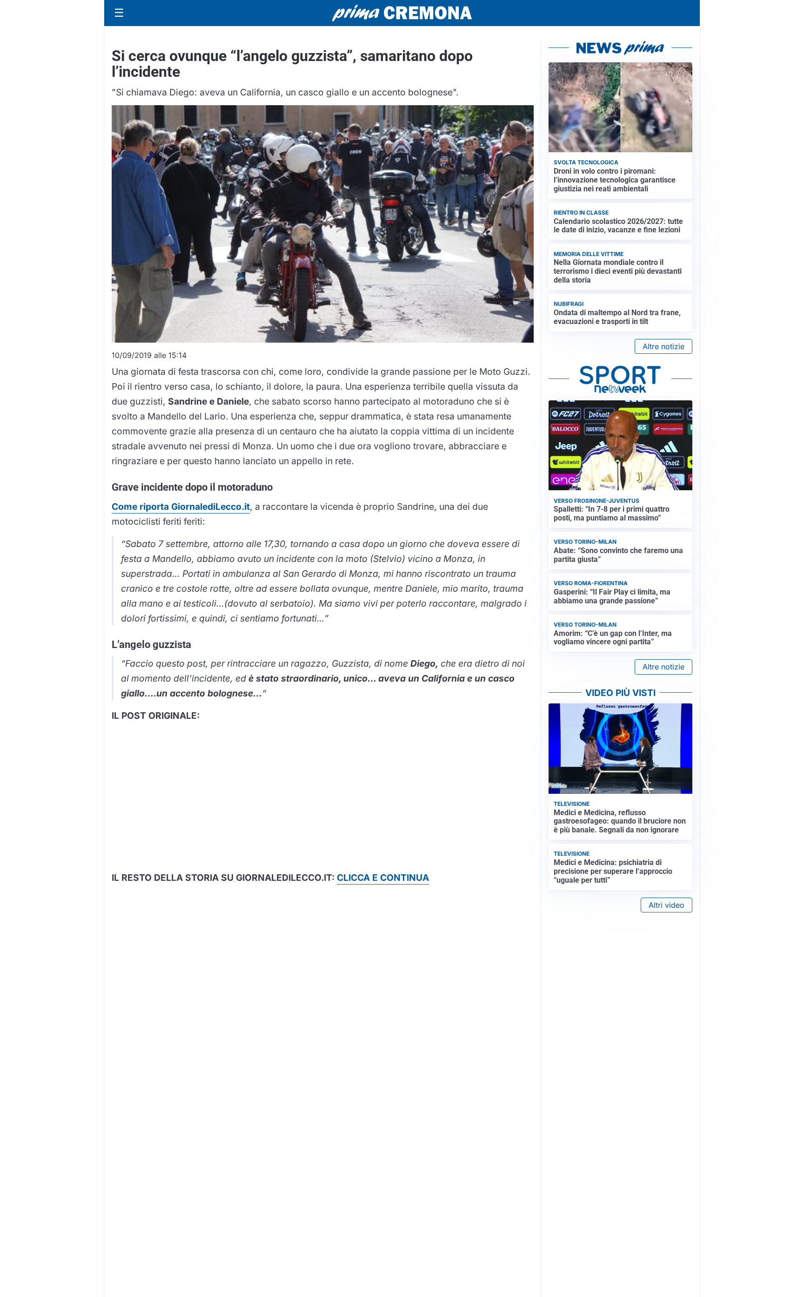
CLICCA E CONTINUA (383, 877)
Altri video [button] (666, 905)
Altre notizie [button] (663, 346)
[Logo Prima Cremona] (402, 13)
